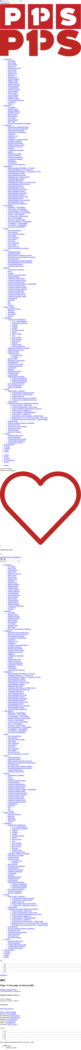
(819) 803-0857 (15, 1017)
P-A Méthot (11, 61)
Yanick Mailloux (13, 91)
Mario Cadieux (12, 93)
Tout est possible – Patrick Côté (22, 405)
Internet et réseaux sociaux (16, 145)
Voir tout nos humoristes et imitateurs (19, 123)
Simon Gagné (12, 70)
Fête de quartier (17, 334)
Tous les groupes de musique (17, 275)
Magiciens (11, 310)
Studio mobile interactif (19, 382)
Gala (13, 335)
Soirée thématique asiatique (16, 178)
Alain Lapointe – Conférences (21, 414)
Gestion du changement (15, 157)
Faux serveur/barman (14, 230)
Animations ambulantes (15, 366)
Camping (15, 325)
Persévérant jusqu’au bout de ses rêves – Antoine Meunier (30, 419)
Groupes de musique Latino (16, 285)
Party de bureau (17, 339)
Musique (6, 268)
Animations (7, 318)
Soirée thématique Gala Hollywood (19, 184)
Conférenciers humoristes (16, 150)
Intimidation (11, 137)
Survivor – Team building (16, 214)
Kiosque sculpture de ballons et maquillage (21, 423)
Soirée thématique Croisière (16, 173)
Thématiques (8, 166)
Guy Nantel (11, 118)
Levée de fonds (16, 337)
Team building (8, 205)
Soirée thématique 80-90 (15, 198)
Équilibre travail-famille (15, 143)
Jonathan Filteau (13, 96)
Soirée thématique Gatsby (16, 202)
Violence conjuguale (14, 155)
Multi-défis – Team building (16, 207)
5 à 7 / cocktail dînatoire (19, 321)
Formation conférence (15, 141)
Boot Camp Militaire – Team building (19, 221)
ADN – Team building (15, 218)
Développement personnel (16, 130)
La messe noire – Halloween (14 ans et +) (25, 400)
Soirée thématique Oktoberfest (17, 203)
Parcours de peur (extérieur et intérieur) (20, 261)
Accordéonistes (12, 298)
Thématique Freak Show (15, 186)
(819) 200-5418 (13, 1019)
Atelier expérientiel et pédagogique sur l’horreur (27, 409)
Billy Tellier (11, 121)
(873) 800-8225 (11, 1021)
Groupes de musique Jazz (16, 291)
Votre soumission (9, 444)
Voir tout (10, 104)
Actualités (7, 448)
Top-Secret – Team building (16, 219)
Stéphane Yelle (12, 77)
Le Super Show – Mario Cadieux (22, 394)
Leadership (11, 134)
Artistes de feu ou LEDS (15, 364)
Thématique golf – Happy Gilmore (19, 177)
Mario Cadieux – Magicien (16, 391)
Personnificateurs (13, 362)
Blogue (6, 456)
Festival (14, 332)
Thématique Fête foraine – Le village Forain (21, 182)
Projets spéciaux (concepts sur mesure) (20, 255)
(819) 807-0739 (14, 1015)
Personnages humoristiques (16, 360)
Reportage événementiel (19, 380)
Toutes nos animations (15, 387)
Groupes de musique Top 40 (17, 294)
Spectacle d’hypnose (14, 309)
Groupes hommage (14, 277)
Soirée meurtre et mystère (16, 350)
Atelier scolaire (12, 401)
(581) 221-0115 (12, 1024)
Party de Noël (16, 341)
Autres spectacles (13, 430)
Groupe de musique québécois (17, 289)
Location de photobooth (19, 378)
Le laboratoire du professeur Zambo (23, 392)
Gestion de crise (13, 136)
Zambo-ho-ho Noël (18, 396)
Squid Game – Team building (17, 209)
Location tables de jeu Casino (17, 439)
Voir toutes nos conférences (16, 164)
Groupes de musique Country (17, 280)
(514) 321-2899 (11, 1014)
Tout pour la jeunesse (14, 432)
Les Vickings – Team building (17, 225)
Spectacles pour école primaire (17, 426)
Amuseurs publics (13, 351)
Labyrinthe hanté (13, 259)
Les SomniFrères (13, 88)
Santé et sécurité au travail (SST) (18, 129)
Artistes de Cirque (13, 353)
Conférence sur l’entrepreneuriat (18, 139)
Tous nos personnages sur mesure (18, 248)
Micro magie (12, 314)
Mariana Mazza (13, 116)
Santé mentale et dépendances (17, 132)
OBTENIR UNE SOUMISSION (10, 557)
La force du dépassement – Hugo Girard (24, 407)
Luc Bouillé (11, 102)
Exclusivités (7, 59)
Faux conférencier (13, 237)
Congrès (14, 328)
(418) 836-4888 (10, 1012)
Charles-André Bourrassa (16, 100)
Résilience (11, 148)
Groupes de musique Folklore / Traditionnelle (22, 284)
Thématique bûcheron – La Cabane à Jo (20, 170)
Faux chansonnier (13, 243)
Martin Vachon (12, 114)
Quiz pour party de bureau (16, 384)
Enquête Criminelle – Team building (19, 212)
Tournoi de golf (17, 344)
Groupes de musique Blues (16, 278)
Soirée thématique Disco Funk (17, 189)
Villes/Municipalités (14, 252)
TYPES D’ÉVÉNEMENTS (17, 319)
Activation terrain (13, 373)
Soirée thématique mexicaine (17, 175)
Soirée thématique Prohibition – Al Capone (21, 168)
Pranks (6, 228)
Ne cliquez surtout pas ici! (16, 266)
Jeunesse (6, 389)
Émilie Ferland (12, 73)
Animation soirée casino (15, 435)
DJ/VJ (10, 271)
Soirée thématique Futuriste (16, 195)
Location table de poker (15, 442)
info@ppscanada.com (7, 1008)
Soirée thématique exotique (16, 191)
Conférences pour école (15, 146)
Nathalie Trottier (13, 82)
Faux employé (12, 239)
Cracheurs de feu (17, 355)
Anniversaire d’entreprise (20, 323)
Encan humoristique (14, 437)
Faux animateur (13, 232)
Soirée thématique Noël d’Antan (18, 196)
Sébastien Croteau (13, 98)
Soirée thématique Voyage (16, 187)
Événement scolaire (18, 330)
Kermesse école (13, 421)
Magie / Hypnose (9, 307)
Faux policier (12, 236)
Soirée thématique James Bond (17, 193)
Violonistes (11, 300)
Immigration (12, 161)
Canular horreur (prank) (15, 264)
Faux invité (11, 241)
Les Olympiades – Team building (18, 211)
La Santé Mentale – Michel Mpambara (24, 412)
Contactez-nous (5, 3)
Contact (6, 450)
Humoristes (7, 105)
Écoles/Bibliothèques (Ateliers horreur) (20, 262)
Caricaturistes (12, 367)
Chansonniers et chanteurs (16, 269)
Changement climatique (15, 159)
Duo (9, 302)
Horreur (6, 250)
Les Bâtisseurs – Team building (17, 223)
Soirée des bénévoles (18, 346)
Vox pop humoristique (15, 385)
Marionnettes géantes (14, 371)
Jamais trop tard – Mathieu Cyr (21, 410)
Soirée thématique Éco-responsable (19, 200)
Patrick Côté (12, 66)
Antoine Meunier (13, 95)
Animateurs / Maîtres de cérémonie (19, 348)
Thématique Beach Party (15, 180)
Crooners (11, 273)
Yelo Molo (11, 75)
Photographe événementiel (16, 376)
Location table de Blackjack (16, 441)
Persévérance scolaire (14, 154)
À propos (7, 446)
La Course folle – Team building (18, 216)
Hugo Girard (12, 63)
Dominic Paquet (13, 120)
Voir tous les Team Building (16, 227)
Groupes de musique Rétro (16, 293)
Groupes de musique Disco (16, 282)
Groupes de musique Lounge (17, 296)
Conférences (8, 125)
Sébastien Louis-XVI (14, 68)
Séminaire (15, 343)
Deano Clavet (12, 72)
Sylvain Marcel (12, 64)
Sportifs (10, 152)
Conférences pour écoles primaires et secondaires (23, 403)
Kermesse (11, 369)
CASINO (7, 433)
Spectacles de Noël (14, 425)
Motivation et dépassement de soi (18, 127)
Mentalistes (11, 312)
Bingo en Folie (12, 359)
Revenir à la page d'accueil (8, 989)
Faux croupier (12, 244)
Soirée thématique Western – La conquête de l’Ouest (24, 171)
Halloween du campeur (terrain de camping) (21, 257)
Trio (9, 303)
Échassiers (15, 357)
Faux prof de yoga (13, 246)
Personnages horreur (14, 253)
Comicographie (12, 375)
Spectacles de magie (14, 428)
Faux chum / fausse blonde (16, 234)
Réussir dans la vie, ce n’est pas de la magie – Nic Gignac (30, 417)
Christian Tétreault (13, 84)
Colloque (15, 326)
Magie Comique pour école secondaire (24, 398)
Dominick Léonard (14, 89)
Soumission (3, 975)
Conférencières (12, 162)
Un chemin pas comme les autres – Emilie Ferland (27, 416)
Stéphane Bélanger (14, 86)
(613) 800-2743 (10, 1023)
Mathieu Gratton (13, 80)
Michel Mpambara (13, 79)
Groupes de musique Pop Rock (17, 287)
